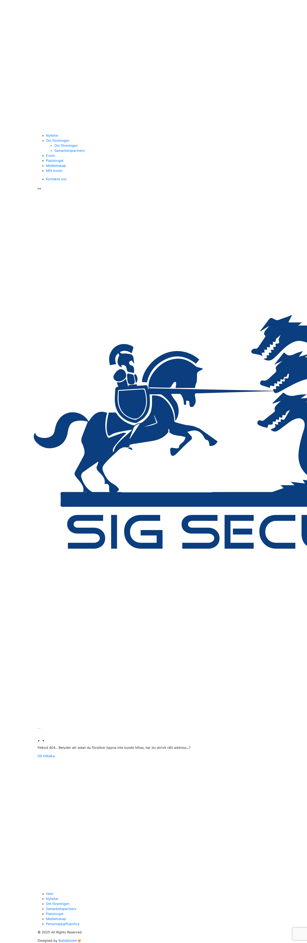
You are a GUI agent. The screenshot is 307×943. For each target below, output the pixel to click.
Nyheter (52, 135)
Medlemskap (56, 165)
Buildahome (67, 940)
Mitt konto (54, 170)
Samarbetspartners (69, 150)
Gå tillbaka (46, 756)
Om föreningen (57, 140)
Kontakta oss (56, 179)
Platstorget (54, 160)
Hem (49, 894)
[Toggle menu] (39, 188)
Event (50, 155)
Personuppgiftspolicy (63, 924)
